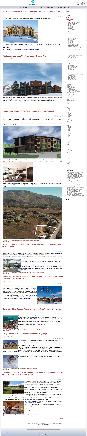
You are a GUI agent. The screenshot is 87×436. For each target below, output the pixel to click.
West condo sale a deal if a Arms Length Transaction (24, 56)
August (69, 108)
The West (17, 107)
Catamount (70, 59)
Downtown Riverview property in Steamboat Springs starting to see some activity (74, 180)
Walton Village (71, 51)
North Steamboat (71, 77)
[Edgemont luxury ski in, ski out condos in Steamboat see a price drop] (62, 16)
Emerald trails (36, 321)
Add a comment (6, 52)
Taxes (68, 99)
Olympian (33, 329)
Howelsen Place (71, 29)
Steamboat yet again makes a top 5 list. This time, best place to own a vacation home (32, 245)
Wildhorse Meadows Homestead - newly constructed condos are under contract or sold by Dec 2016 (32, 277)
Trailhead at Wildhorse (73, 45)
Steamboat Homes (71, 56)
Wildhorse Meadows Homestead (75, 55)
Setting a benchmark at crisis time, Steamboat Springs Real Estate (74, 190)
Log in (67, 200)
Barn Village (70, 58)
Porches (28, 368)
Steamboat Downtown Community (75, 73)
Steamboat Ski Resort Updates (73, 91)
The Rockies (70, 42)
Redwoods (36, 414)
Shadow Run (71, 37)
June (69, 109)
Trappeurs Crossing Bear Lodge (75, 49)
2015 (68, 125)
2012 (68, 144)
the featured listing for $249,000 (38, 348)
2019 (68, 117)
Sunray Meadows (71, 39)
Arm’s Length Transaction (8, 100)
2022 (68, 103)
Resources (41, 429)
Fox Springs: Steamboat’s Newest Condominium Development (28, 111)
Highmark (70, 28)
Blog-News (42, 7)
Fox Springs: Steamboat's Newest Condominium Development (74, 194)
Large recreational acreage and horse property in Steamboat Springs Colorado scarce (75, 184)
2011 (68, 152)
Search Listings (27, 7)
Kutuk (69, 30)
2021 (68, 107)
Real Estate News (70, 92)
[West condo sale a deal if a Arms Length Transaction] (62, 60)
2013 (68, 136)
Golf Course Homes (30, 414)
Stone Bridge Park (72, 67)
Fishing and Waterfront (73, 95)
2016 (68, 121)
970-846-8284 (83, 3)
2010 (68, 163)
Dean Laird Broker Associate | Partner (80, 1)
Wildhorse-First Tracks (73, 54)
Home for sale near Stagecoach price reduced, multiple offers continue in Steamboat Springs (75, 177)
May (69, 110)
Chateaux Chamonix (72, 23)
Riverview (70, 36)
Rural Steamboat (71, 78)
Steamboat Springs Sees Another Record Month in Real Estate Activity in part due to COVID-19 (75, 187)
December (70, 122)
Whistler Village (71, 53)
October (69, 140)
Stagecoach (70, 64)
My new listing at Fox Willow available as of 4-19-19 (33, 268)
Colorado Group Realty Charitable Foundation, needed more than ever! (75, 175)
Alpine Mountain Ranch (73, 57)
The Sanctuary (71, 69)
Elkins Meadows (71, 62)
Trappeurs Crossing (72, 46)
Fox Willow (29, 272)
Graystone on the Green (73, 63)
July (69, 147)
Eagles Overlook (71, 24)
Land (68, 83)
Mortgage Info (70, 88)
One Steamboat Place (72, 32)
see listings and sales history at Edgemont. (29, 49)
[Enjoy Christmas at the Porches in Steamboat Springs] (62, 338)
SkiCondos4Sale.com (26, 298)
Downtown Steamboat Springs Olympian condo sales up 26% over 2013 (32, 309)
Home (19, 7)
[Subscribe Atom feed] (72, 19)
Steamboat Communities (72, 70)
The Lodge (70, 40)
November (70, 113)
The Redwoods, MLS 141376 (30, 401)
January (69, 105)
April (69, 119)
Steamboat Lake (71, 65)
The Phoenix (70, 41)
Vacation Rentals (39, 329)
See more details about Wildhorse (11, 285)
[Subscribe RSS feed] (68, 19)
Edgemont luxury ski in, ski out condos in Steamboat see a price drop (31, 11)
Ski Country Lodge (72, 38)
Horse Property (71, 96)
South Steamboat (72, 76)
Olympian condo (35, 317)
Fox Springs (17, 240)
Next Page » (61, 418)
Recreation (69, 93)
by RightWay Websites (43, 435)
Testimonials (59, 7)
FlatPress (47, 424)
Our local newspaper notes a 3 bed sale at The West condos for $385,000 (34, 99)
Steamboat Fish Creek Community (33, 240)
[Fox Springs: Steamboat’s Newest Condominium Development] (62, 115)
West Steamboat (71, 75)
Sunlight (69, 68)
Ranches (69, 85)
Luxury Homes (70, 84)
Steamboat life (47, 429)
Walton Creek (71, 50)
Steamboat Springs (56, 429)
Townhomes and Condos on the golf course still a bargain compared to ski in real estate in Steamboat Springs (32, 373)
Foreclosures (69, 86)
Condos (13, 107)
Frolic (68, 82)
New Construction (23, 240)
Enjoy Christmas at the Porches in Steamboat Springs (25, 334)
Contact (66, 7)
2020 (68, 112)
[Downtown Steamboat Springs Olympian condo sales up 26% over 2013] (62, 313)
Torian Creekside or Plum (73, 44)
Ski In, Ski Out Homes (72, 98)
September (70, 146)
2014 (68, 132)
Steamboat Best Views (72, 90)
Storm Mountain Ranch (73, 66)
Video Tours (50, 7)
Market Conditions (71, 87)
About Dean (30, 429)
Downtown (14, 329)
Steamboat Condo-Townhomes (20, 272)
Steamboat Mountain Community (37, 272)
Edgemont (70, 25)
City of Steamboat (72, 79)
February (70, 104)
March (69, 114)
